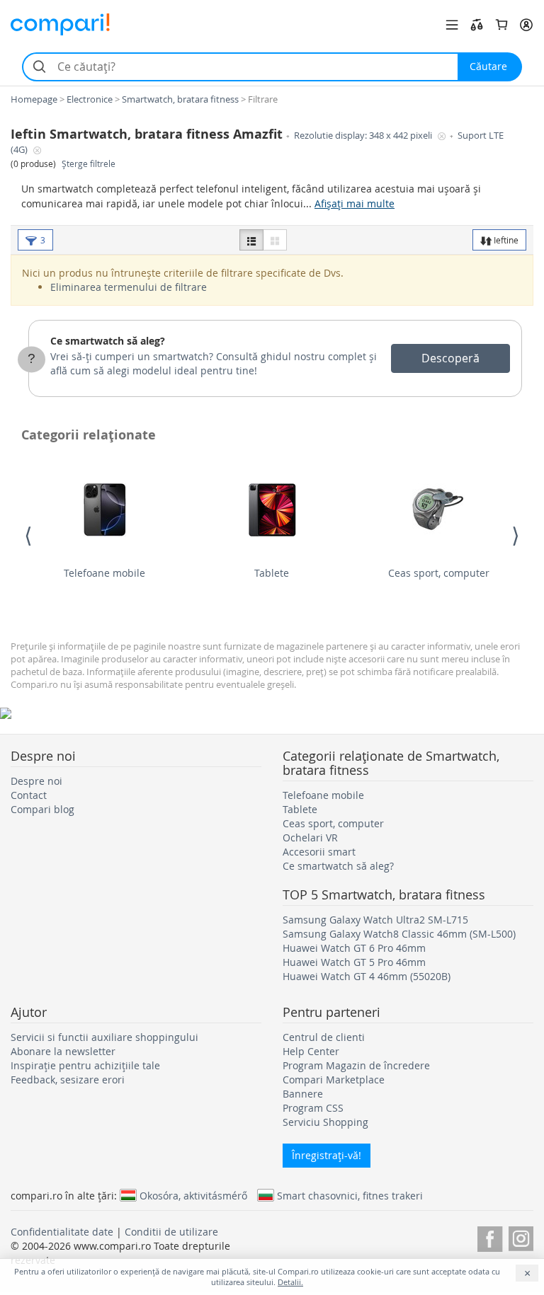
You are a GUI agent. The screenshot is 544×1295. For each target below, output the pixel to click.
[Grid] (275, 240)
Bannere (303, 1093)
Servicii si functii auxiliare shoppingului (104, 1037)
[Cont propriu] (526, 24)
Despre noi (36, 781)
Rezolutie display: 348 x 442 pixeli (364, 136)
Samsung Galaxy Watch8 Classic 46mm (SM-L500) (399, 933)
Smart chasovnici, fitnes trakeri (350, 1195)
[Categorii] (452, 24)
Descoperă (450, 358)
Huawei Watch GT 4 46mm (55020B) (366, 976)
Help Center (311, 1051)
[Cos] (501, 24)
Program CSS (313, 1108)
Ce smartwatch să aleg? (107, 340)
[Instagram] (521, 1236)
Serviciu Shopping (325, 1122)
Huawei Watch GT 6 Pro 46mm (354, 948)
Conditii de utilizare (171, 1231)
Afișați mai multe (354, 203)
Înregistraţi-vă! (326, 1155)
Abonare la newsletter (63, 1051)
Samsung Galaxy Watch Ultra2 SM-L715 (375, 919)
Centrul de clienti (324, 1037)
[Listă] (251, 240)
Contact (29, 795)
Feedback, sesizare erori (68, 1079)
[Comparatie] (476, 24)
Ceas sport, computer (438, 573)
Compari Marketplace (334, 1079)
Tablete (271, 573)
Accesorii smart (319, 851)
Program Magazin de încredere (356, 1065)
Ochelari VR (310, 837)
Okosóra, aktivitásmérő (193, 1195)
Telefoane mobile (104, 573)
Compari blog (42, 809)
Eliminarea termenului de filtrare (128, 287)
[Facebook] (489, 1236)
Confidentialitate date (62, 1231)
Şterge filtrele (88, 164)
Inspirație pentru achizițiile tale (85, 1065)
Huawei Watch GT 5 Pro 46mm (354, 962)
